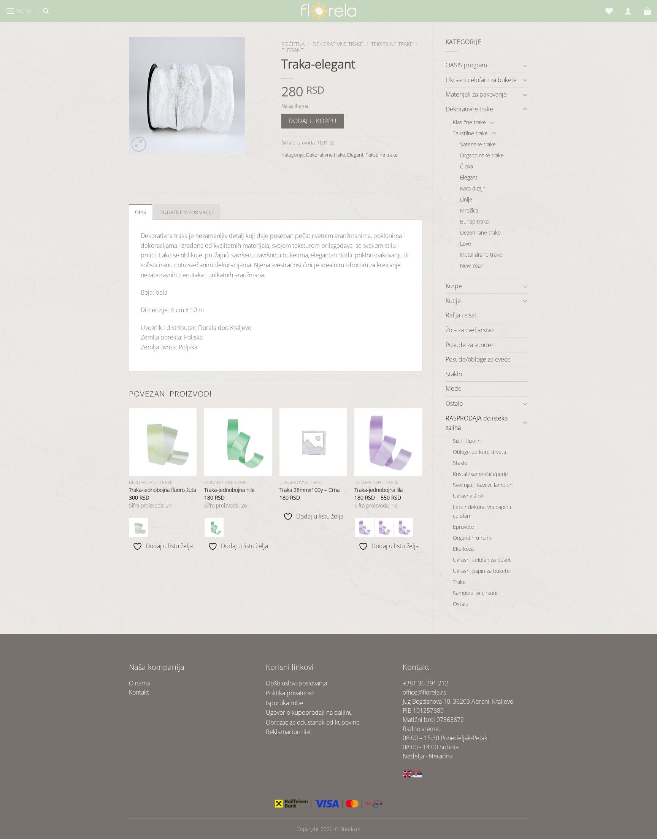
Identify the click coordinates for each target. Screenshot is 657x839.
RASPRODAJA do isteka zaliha (477, 423)
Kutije (453, 301)
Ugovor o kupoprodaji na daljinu (309, 712)
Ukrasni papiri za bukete (481, 570)
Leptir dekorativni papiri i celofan (482, 511)
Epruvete (463, 526)
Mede (454, 388)
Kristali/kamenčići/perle (480, 473)
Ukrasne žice (468, 496)
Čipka (466, 166)
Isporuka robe (284, 703)
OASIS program (466, 65)
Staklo (454, 374)
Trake (459, 581)
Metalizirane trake (481, 254)
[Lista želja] (609, 11)
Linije (466, 199)
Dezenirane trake (480, 232)
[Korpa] (647, 11)
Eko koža (463, 548)
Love (465, 243)
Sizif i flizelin (467, 440)
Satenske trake (478, 144)
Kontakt (139, 692)
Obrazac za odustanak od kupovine (313, 722)
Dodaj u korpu (312, 121)
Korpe (454, 286)
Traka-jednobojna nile (229, 490)
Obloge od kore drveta (479, 451)
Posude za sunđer (470, 345)
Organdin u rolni (472, 537)
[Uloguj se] (628, 11)
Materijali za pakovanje (476, 94)
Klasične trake (469, 122)
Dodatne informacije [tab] (186, 212)
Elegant (469, 177)
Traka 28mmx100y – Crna (309, 490)
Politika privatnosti (290, 693)
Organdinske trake (482, 155)
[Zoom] (139, 144)
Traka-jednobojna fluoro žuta (162, 490)
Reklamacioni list (288, 732)
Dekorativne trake (469, 109)
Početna (293, 44)
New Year (471, 265)
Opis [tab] (140, 212)
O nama (139, 683)
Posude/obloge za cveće (478, 359)
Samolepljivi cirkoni (475, 592)
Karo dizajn (473, 188)
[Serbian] (417, 773)
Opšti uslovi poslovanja (296, 683)
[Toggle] (525, 65)
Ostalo (454, 403)
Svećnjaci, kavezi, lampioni (483, 484)
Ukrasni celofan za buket (482, 559)
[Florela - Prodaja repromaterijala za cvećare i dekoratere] (328, 11)
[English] (408, 773)
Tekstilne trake (470, 133)
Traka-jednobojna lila (378, 490)
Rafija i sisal (461, 315)
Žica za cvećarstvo (470, 330)
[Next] (422, 485)
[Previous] (129, 485)
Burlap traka (474, 221)
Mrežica (469, 210)
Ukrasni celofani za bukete (481, 80)
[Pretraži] (46, 11)
